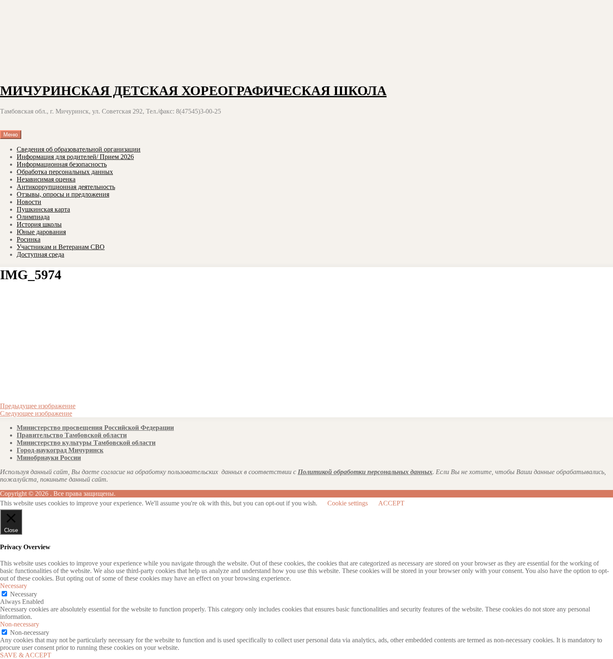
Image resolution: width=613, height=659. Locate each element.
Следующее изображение (36, 413)
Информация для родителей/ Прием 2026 (75, 156)
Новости (29, 201)
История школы (39, 224)
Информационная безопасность (62, 164)
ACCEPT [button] (391, 503)
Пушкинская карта (43, 209)
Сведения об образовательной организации (79, 149)
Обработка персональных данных (65, 171)
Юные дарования (41, 231)
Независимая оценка (46, 179)
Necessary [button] (13, 585)
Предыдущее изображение (37, 405)
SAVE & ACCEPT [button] (25, 655)
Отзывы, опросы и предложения (63, 194)
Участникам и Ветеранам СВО (61, 246)
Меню (10, 134)
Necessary (23, 594)
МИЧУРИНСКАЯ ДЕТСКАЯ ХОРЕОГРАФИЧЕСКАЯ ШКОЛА (193, 90)
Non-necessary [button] (19, 624)
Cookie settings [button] (347, 503)
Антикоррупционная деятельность (66, 186)
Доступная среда (40, 254)
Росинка (28, 239)
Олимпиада (33, 216)
